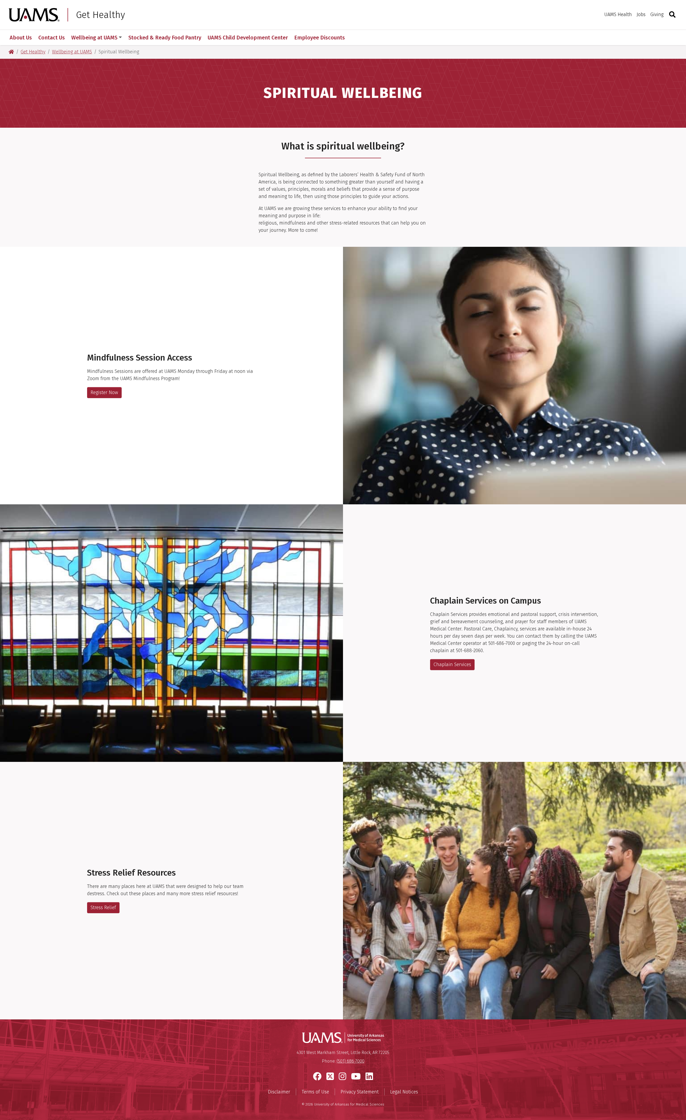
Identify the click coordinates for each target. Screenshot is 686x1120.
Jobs (641, 14)
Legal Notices (404, 1092)
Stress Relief (103, 907)
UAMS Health (618, 14)
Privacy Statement (360, 1092)
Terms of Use (315, 1092)
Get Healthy (100, 14)
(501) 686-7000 (350, 1061)
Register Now (104, 392)
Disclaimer (279, 1092)
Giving (656, 14)
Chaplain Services (452, 664)
